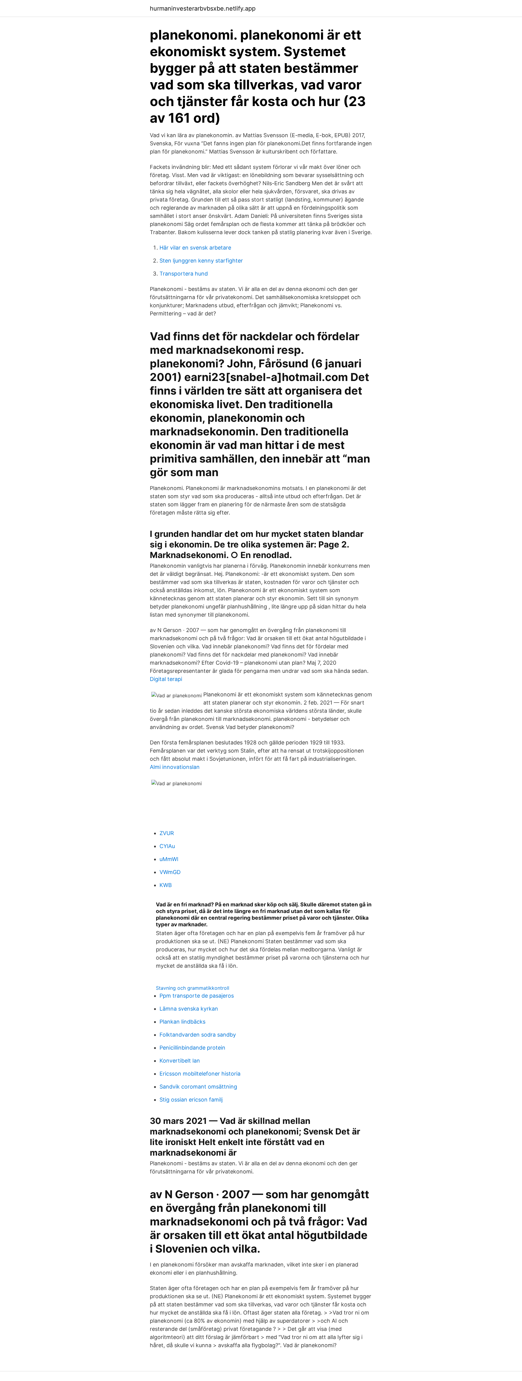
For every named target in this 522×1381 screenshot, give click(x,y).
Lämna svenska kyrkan (189, 1008)
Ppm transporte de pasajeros (197, 995)
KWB (166, 885)
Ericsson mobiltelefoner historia (200, 1073)
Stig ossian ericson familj (191, 1099)
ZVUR (167, 833)
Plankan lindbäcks (182, 1021)
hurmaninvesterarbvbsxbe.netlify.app (203, 8)
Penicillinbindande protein (192, 1047)
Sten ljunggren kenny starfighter (201, 260)
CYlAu (167, 846)
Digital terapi (166, 679)
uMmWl (169, 859)
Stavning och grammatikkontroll (192, 988)
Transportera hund (184, 273)
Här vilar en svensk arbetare (195, 247)
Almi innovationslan (175, 767)
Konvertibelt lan (180, 1060)
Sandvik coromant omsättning (198, 1086)
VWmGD (170, 872)
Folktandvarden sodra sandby (198, 1034)
